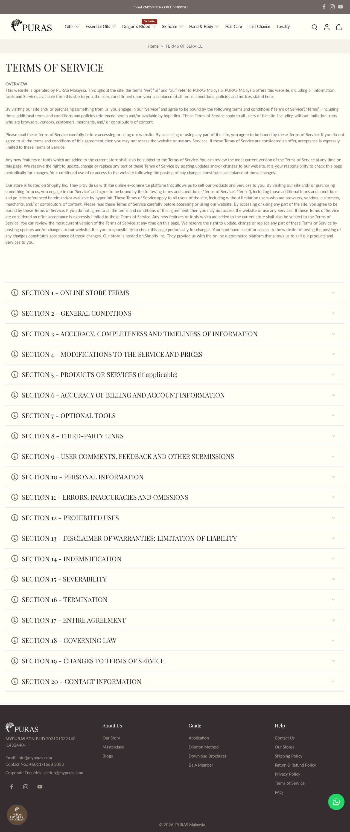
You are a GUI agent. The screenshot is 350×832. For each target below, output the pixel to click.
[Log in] (326, 26)
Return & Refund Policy (295, 764)
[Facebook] (324, 7)
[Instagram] (332, 7)
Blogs (108, 755)
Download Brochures (208, 755)
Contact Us (285, 737)
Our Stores (284, 746)
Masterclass (113, 746)
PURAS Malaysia (190, 824)
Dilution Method (203, 746)
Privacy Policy (287, 773)
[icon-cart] (338, 26)
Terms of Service (290, 783)
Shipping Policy (288, 755)
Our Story (111, 737)
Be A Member (201, 764)
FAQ (279, 792)
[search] (314, 26)
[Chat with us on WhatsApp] (336, 802)
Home (153, 46)
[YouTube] (340, 7)
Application (199, 737)
